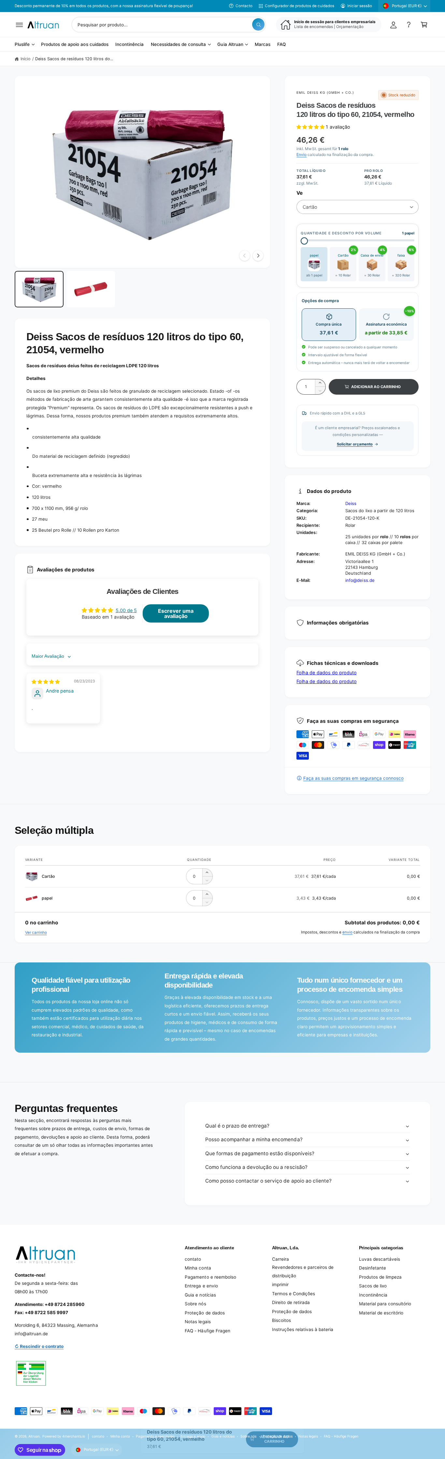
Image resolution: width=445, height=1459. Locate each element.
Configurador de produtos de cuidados (299, 6)
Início (26, 58)
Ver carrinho (36, 932)
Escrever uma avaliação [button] (176, 613)
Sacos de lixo (373, 1285)
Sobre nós (195, 1303)
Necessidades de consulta (178, 44)
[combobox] (169, 24)
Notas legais (197, 1321)
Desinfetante (372, 1267)
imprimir (280, 1284)
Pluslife (22, 44)
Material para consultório (385, 1303)
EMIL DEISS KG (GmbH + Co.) (325, 92)
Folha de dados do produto (326, 672)
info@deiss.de (359, 580)
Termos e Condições (293, 1293)
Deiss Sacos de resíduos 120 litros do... (74, 58)
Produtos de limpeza (380, 1277)
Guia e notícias (200, 1295)
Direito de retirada (291, 1302)
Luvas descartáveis (379, 1259)
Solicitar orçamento (355, 444)
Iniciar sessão (359, 6)
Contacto (244, 6)
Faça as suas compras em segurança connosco (353, 778)
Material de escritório (381, 1312)
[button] (19, 24)
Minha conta (198, 1267)
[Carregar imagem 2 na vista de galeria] (90, 289)
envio (347, 932)
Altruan (34, 1436)
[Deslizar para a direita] (258, 255)
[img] (46, 681)
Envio (301, 154)
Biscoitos (281, 1320)
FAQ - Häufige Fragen (207, 1330)
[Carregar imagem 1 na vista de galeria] (39, 289)
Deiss (350, 503)
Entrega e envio (201, 1285)
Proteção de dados (204, 1312)
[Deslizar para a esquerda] (244, 255)
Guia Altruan (230, 44)
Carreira (280, 1259)
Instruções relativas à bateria (302, 1329)
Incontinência (373, 1295)
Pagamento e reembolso (210, 1277)
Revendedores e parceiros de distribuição (303, 1271)
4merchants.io (73, 1436)
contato (193, 1259)
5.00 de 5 (126, 610)
